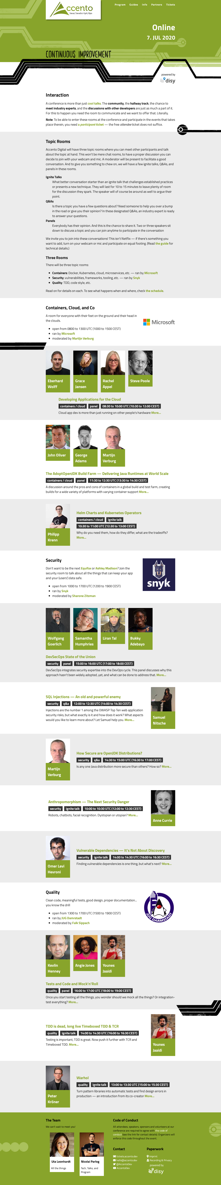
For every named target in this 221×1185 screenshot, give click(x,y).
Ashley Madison (106, 568)
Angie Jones (84, 965)
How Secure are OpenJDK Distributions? (109, 753)
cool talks (94, 103)
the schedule (154, 290)
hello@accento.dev (126, 1160)
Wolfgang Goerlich (56, 641)
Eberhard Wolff (55, 383)
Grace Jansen (80, 383)
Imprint (153, 1156)
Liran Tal (109, 638)
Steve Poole (140, 381)
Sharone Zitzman (84, 595)
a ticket (91, 124)
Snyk (136, 277)
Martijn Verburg (83, 338)
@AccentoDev (124, 1164)
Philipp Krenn (53, 537)
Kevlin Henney (54, 968)
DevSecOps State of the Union (70, 657)
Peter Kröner (53, 1099)
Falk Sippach (81, 922)
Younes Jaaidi (109, 968)
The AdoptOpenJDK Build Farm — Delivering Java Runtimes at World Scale (107, 473)
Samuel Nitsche (159, 720)
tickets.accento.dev (127, 1156)
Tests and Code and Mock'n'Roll (72, 984)
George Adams (81, 458)
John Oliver (57, 455)
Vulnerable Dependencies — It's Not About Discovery (121, 850)
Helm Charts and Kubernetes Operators (109, 513)
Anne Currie (162, 820)
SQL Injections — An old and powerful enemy (83, 697)
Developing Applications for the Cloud (90, 399)
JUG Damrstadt (71, 917)
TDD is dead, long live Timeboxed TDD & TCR (82, 1026)
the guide (161, 243)
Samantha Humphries (84, 641)
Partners (156, 4)
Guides (133, 4)
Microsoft (151, 272)
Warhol (83, 1078)
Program (120, 4)
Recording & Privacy (161, 1160)
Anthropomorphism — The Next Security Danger (88, 802)
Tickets (170, 4)
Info (144, 4)
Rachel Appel (108, 383)
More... (156, 412)
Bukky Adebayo (137, 641)
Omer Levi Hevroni (56, 869)
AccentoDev (123, 1168)
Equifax (86, 568)
